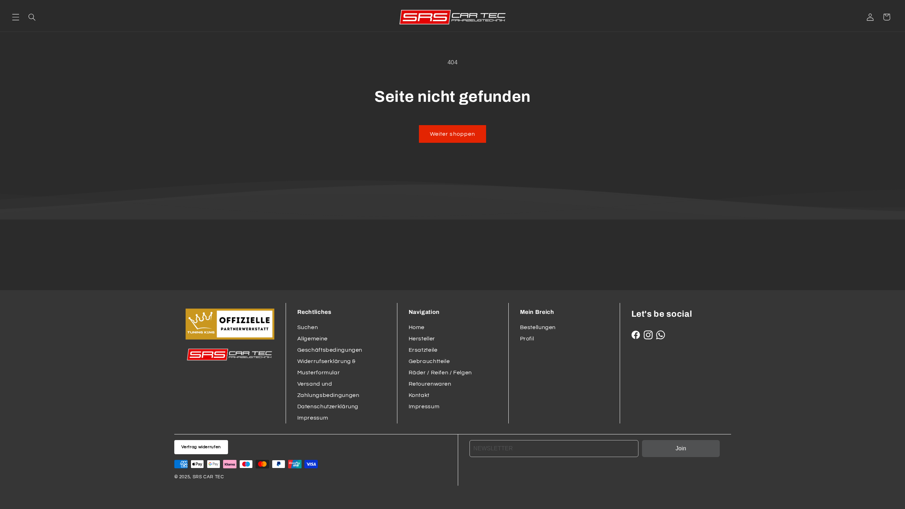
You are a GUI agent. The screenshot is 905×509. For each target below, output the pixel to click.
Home (417, 327)
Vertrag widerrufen (201, 447)
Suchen (307, 327)
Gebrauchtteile (429, 361)
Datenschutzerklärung (328, 406)
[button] (15, 17)
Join (681, 448)
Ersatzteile (423, 350)
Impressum (312, 418)
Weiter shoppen (452, 134)
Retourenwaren (430, 384)
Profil (527, 338)
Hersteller (422, 338)
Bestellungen (538, 327)
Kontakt (419, 395)
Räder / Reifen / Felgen (440, 372)
